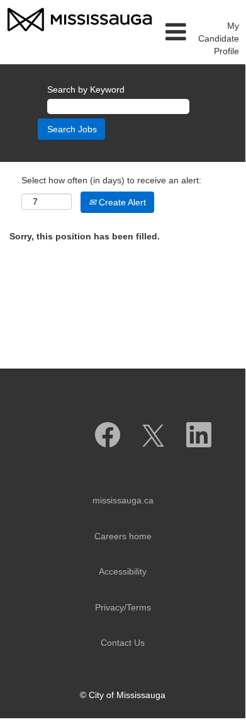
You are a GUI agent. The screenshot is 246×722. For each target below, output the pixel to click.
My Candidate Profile (218, 38)
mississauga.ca (123, 500)
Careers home (123, 536)
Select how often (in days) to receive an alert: (111, 180)
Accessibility (123, 571)
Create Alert (121, 202)
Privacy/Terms (123, 607)
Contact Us (123, 643)
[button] (175, 32)
